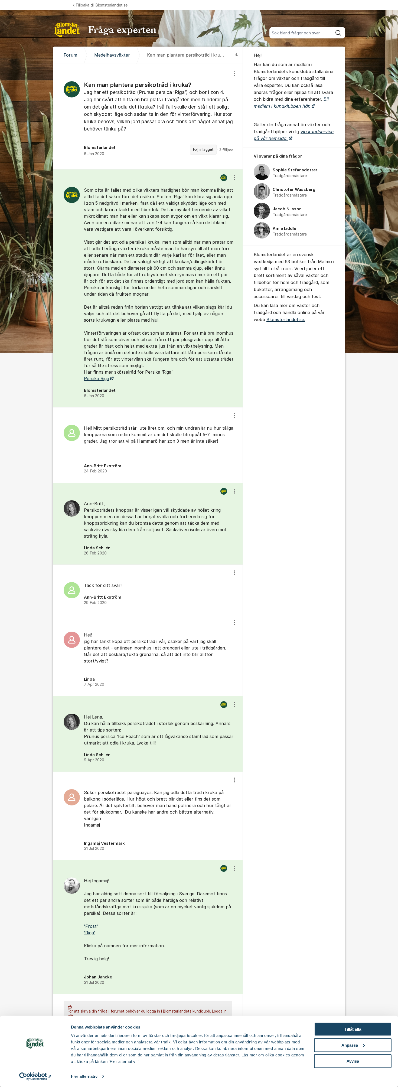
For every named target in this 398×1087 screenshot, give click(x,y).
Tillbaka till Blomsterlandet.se (102, 5)
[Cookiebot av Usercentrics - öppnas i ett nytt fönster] (35, 1076)
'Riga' (89, 932)
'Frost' (91, 926)
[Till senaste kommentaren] (237, 55)
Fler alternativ (84, 1076)
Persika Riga (96, 378)
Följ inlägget (203, 149)
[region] (148, 116)
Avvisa (353, 1061)
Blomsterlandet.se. (285, 319)
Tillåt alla (352, 1029)
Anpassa (349, 1045)
